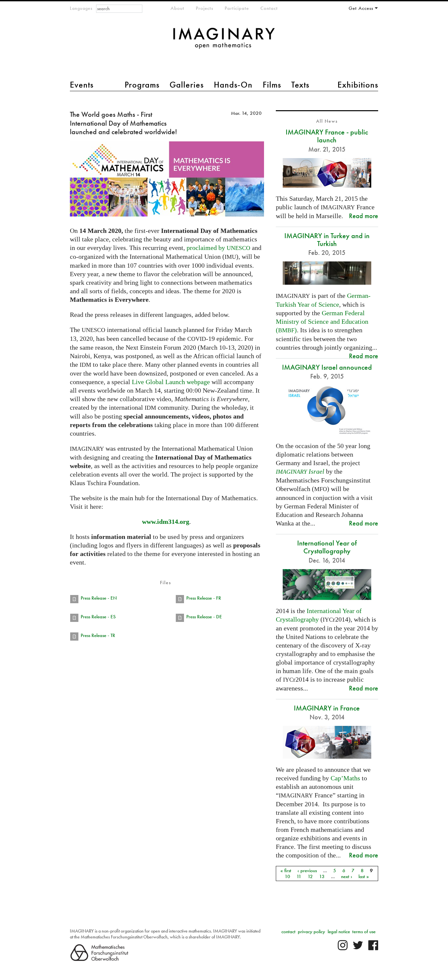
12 (310, 876)
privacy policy (311, 932)
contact (288, 932)
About (177, 8)
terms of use (364, 932)
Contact (269, 8)
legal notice (339, 932)
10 (287, 876)
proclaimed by (218, 247)
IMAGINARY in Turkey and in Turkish (327, 239)
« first (285, 871)
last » (363, 876)
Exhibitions (357, 84)
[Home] (224, 41)
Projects (204, 8)
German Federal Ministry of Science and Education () (322, 321)
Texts (300, 84)
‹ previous (307, 871)
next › (346, 876)
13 (322, 876)
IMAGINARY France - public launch (327, 136)
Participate (237, 8)
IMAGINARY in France (327, 708)
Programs (142, 84)
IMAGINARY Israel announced (327, 367)
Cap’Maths (345, 778)
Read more (363, 216)
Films (272, 84)
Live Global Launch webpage (171, 381)
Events (81, 84)
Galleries (187, 84)
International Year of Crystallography (327, 547)
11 (298, 876)
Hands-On (233, 84)
